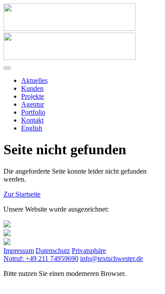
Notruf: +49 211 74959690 (41, 258)
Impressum (19, 250)
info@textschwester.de (111, 258)
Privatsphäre (89, 250)
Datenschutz (53, 250)
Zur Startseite (22, 194)
